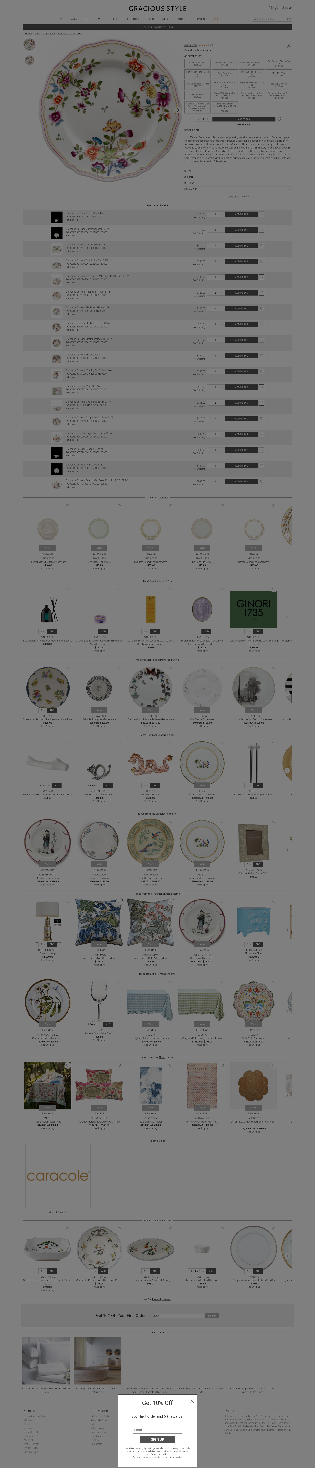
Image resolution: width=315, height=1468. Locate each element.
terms (166, 1457)
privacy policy (176, 1457)
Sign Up (157, 1439)
